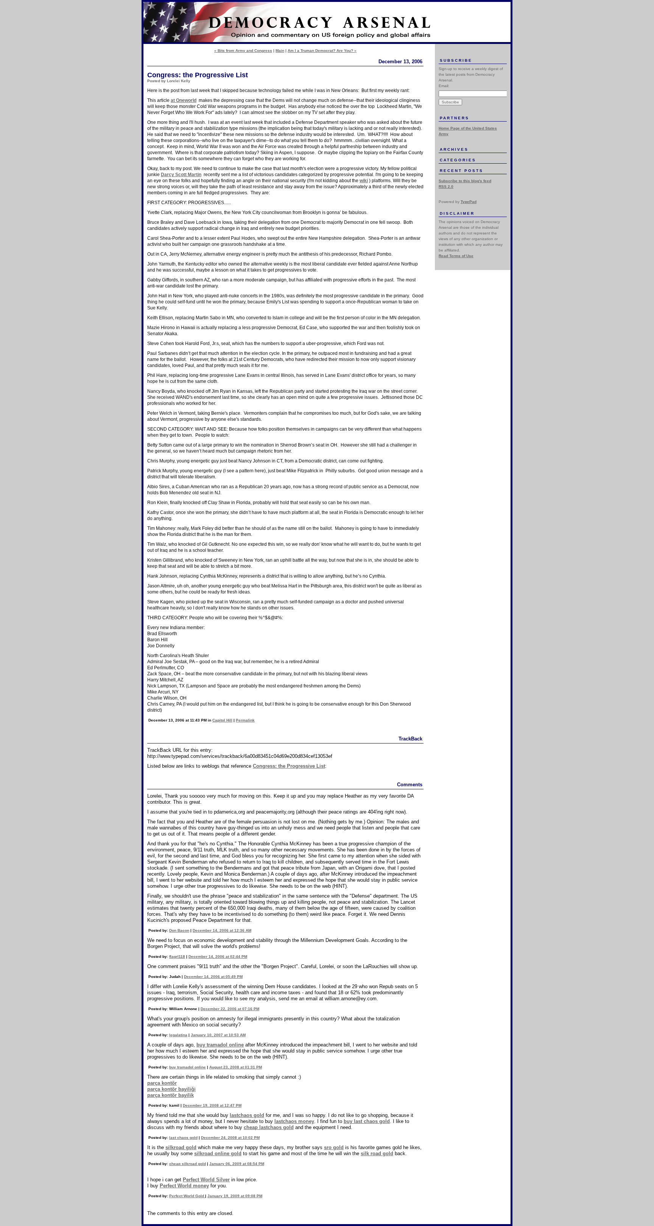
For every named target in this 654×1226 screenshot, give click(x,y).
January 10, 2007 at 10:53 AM (218, 1035)
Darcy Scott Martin (181, 174)
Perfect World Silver (206, 1179)
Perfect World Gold (187, 1196)
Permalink (245, 720)
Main (280, 50)
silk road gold (377, 1153)
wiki (364, 180)
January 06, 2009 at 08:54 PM (236, 1164)
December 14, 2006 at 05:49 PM (213, 977)
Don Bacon (179, 930)
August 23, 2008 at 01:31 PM (235, 1067)
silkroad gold (180, 1147)
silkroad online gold (217, 1153)
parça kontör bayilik (170, 1095)
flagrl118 (177, 956)
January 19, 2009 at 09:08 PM (234, 1196)
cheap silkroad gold (187, 1164)
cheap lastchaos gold (269, 1127)
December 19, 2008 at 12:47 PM (212, 1105)
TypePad (468, 202)
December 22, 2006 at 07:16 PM (230, 1009)
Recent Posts (461, 171)
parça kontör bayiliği (171, 1089)
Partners (454, 118)
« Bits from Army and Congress (243, 50)
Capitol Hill (222, 720)
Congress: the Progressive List (289, 766)
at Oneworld (183, 100)
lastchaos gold (247, 1115)
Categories (458, 160)
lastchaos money (294, 1121)
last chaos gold (183, 1137)
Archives (454, 149)
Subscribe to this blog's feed (465, 181)
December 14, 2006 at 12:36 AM (222, 930)
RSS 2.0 (446, 186)
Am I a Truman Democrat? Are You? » (322, 50)
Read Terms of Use (456, 256)
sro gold (334, 1147)
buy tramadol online (220, 1045)
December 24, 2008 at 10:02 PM (230, 1137)
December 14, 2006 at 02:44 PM (217, 956)
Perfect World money (184, 1186)
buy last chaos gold (367, 1121)
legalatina (178, 1035)
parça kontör (162, 1083)
